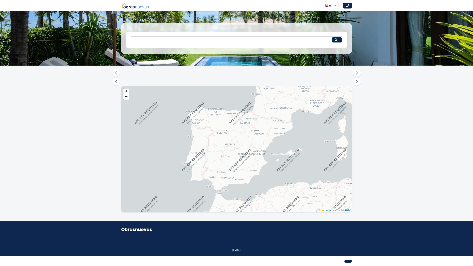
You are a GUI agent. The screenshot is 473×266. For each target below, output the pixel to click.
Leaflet (327, 210)
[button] (126, 91)
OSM (337, 210)
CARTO (347, 210)
